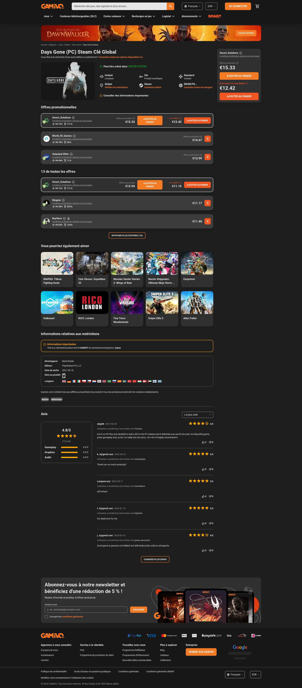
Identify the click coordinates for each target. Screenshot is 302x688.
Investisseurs (47, 655)
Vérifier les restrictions (116, 87)
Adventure (56, 399)
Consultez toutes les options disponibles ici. (121, 57)
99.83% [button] (59, 225)
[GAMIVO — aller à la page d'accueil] (52, 6)
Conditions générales (128, 671)
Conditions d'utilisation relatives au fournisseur (72, 121)
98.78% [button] (59, 142)
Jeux (61, 45)
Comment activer (152, 87)
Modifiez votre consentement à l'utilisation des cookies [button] (67, 678)
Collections (165, 660)
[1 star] (58, 436)
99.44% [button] (59, 160)
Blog (162, 650)
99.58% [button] (59, 206)
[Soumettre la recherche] (170, 6)
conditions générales (72, 616)
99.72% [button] (59, 124)
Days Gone (76, 45)
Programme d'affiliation (133, 650)
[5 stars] (75, 436)
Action (45, 399)
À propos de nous (49, 650)
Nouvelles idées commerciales (136, 660)
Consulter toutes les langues (198, 87)
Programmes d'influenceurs (135, 655)
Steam (67, 45)
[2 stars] (62, 436)
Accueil (44, 45)
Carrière (45, 660)
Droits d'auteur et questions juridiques (92, 671)
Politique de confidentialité (54, 671)
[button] (46, 120)
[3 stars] (66, 436)
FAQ (82, 650)
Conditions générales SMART (160, 671)
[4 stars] (71, 436)
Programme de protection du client (97, 655)
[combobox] (119, 6)
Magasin (52, 45)
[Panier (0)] (257, 6)
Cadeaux (164, 655)
